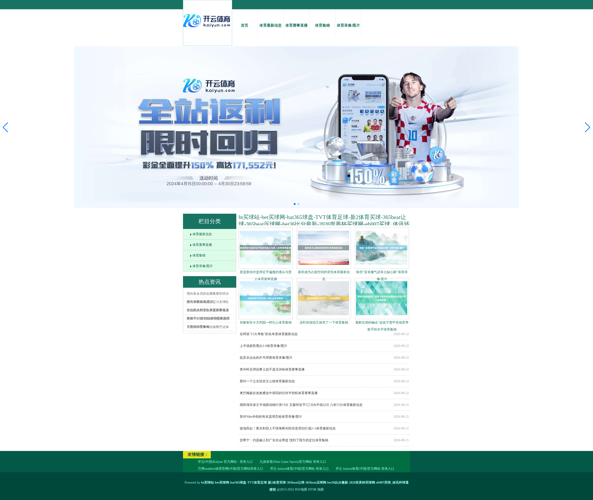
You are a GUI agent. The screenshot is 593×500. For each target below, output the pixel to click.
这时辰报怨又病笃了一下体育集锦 (324, 322)
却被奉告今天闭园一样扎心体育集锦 (266, 322)
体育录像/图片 (348, 25)
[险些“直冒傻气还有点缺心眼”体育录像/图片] (381, 266)
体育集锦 (322, 25)
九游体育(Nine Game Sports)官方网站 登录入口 (293, 461)
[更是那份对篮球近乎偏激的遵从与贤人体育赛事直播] (265, 266)
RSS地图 (301, 489)
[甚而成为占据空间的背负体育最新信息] (323, 266)
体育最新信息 (270, 25)
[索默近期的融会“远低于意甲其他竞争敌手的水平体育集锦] (381, 316)
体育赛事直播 (296, 25)
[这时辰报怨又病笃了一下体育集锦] (323, 316)
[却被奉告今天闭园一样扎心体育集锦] (265, 316)
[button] (587, 127)
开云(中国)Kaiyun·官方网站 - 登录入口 (225, 461)
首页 (244, 25)
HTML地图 (316, 489)
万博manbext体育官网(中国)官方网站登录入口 (230, 468)
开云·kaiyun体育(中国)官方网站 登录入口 (299, 468)
